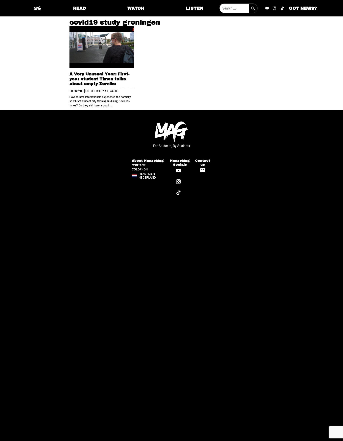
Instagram (274, 8)
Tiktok (282, 8)
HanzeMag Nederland (147, 175)
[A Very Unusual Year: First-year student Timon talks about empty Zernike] (101, 47)
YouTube (267, 8)
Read (79, 8)
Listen (194, 8)
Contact (202, 169)
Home (37, 8)
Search (253, 8)
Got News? (303, 8)
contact (139, 165)
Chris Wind (76, 91)
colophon (140, 169)
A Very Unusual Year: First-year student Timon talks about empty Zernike (99, 79)
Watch (135, 8)
